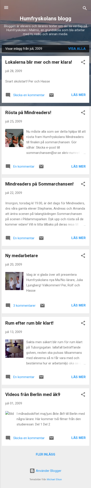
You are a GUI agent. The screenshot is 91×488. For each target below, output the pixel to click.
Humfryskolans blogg (45, 18)
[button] (83, 62)
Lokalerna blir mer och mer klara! (38, 62)
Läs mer (78, 95)
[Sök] (84, 9)
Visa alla (77, 49)
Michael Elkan (54, 479)
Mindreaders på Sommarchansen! (39, 184)
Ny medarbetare (21, 255)
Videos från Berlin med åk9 (32, 394)
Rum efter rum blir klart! (29, 323)
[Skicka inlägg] (51, 97)
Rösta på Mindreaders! (28, 112)
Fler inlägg (45, 454)
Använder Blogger (48, 471)
